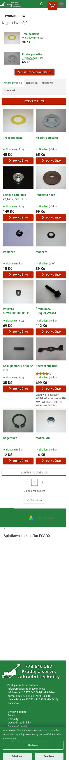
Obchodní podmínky (19, 722)
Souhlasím (49, 756)
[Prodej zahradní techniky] (31, 671)
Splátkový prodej (17, 726)
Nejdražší (47, 82)
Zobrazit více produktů (32, 72)
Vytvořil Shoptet (45, 517)
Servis (11, 715)
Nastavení (33, 745)
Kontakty (13, 719)
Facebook (13, 703)
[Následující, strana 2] (34, 482)
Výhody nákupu (17, 711)
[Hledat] (41, 4)
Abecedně (9, 90)
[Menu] (61, 4)
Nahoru (36, 499)
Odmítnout (17, 756)
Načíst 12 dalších (34, 472)
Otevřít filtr (34, 101)
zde (14, 738)
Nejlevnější (32, 82)
